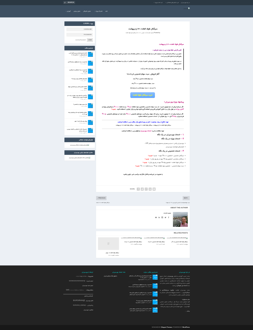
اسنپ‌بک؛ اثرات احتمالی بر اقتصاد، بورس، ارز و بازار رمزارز (77, 130)
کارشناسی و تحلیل (88, 296)
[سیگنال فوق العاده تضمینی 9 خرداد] (154, 238)
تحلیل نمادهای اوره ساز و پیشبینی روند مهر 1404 (77, 113)
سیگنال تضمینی (178, 155)
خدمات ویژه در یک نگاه (170, 139)
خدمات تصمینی (152, 116)
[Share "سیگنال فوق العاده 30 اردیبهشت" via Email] (154, 189)
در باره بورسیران (185, 2)
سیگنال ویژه (138, 303)
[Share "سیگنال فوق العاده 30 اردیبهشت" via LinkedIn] (150, 189)
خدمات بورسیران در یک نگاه (168, 135)
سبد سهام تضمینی (151, 106)
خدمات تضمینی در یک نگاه (169, 151)
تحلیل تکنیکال (87, 11)
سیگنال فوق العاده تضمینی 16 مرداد (133, 242)
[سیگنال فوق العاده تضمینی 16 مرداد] (131, 238)
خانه (106, 11)
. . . (187, 311)
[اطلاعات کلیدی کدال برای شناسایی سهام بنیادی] (90, 88)
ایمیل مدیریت (89, 281)
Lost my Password (80, 40)
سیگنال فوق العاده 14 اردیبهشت (125, 125)
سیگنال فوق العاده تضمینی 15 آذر (179, 242)
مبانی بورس (138, 287)
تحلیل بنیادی (77, 11)
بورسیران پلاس (179, 143)
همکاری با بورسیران (88, 310)
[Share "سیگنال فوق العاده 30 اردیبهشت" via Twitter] (142, 189)
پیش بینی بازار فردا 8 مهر (81, 121)
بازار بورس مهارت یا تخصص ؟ (80, 104)
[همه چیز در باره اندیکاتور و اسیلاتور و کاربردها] (90, 71)
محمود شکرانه (150, 33)
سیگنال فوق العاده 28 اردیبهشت (162, 125)
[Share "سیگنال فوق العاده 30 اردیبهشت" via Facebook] (138, 189)
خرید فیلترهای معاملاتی (173, 2)
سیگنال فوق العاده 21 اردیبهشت (143, 125)
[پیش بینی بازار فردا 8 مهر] (90, 122)
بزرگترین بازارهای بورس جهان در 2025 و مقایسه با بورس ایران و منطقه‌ (77, 96)
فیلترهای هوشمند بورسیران (175, 146)
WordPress (186, 327)
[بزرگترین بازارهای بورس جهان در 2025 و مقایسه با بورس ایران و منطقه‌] (90, 96)
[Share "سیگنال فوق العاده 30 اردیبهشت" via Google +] (146, 189)
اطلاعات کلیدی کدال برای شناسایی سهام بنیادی (77, 88)
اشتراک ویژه (99, 11)
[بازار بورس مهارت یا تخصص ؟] (90, 105)
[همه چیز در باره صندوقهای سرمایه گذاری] (90, 63)
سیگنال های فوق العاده (131, 33)
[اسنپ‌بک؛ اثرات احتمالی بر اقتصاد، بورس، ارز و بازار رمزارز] (90, 130)
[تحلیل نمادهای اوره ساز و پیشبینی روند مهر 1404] (90, 113)
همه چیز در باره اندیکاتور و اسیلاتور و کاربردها (78, 71)
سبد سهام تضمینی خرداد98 (138, 74)
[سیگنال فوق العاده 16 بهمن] (108, 243)
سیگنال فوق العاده (178, 162)
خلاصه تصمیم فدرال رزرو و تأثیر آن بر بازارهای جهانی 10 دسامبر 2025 (78, 54)
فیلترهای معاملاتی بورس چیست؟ (79, 79)
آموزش (69, 11)
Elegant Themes (166, 327)
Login (90, 40)
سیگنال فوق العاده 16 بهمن (112, 253)
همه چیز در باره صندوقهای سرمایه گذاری (77, 62)
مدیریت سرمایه (132, 287)
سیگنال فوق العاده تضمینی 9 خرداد (156, 242)
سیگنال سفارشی (178, 159)
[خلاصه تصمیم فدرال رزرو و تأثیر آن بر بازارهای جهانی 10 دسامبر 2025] (90, 54)
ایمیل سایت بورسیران (87, 285)
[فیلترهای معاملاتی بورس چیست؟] (90, 80)
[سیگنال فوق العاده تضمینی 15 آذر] (177, 238)
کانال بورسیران (89, 301)
